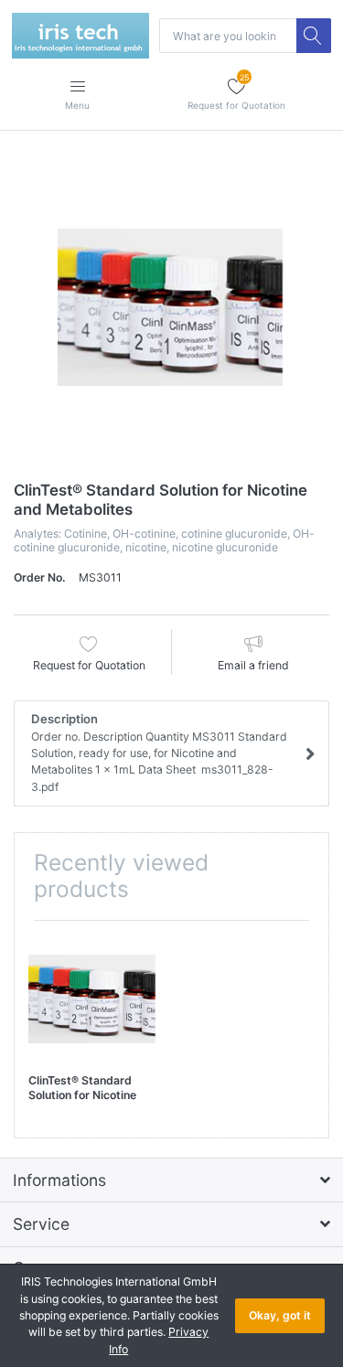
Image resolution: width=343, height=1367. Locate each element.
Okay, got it (280, 1315)
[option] (171, 307)
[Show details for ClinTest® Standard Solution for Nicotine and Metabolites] (92, 998)
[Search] (313, 35)
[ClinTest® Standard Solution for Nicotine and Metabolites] (171, 307)
